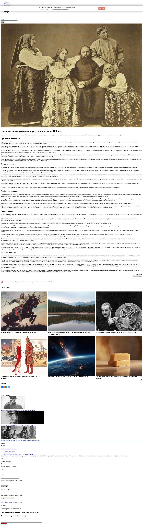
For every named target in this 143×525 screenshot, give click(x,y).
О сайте (6, 12)
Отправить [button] (4, 523)
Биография (7, 3)
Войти (2, 502)
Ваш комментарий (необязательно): (13, 516)
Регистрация (8, 502)
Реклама (6, 11)
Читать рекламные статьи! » (8, 449)
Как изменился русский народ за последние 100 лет (18, 454)
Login (2, 469)
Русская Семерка (137, 276)
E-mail (2, 474)
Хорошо (102, 8)
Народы (3, 21)
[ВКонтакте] (2, 387)
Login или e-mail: (5, 489)
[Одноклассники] (4, 387)
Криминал (7, 5)
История (6, 2)
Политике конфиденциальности (60, 9)
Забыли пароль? (17, 502)
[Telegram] (9, 387)
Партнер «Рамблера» (9, 451)
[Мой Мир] (6, 387)
